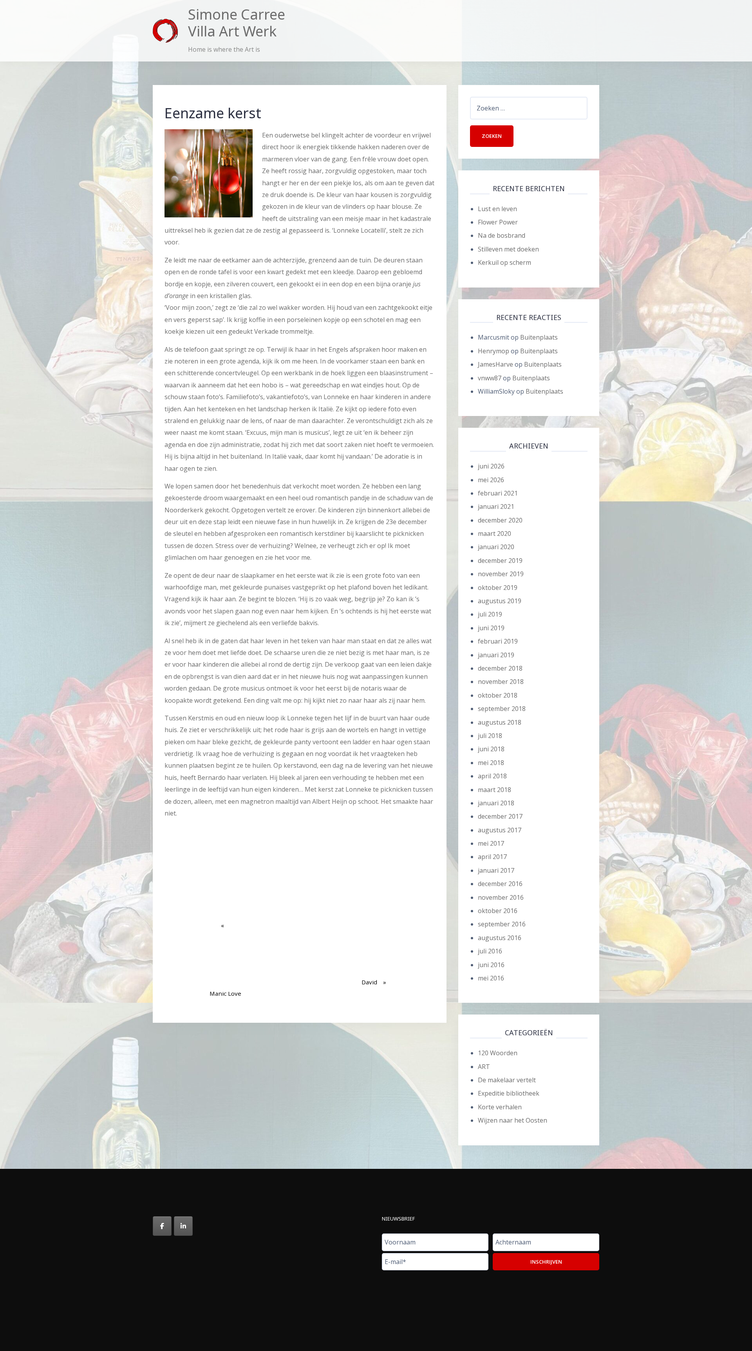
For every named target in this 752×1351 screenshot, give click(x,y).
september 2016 (502, 924)
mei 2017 (491, 843)
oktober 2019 (497, 587)
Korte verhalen (500, 1107)
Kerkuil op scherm (504, 262)
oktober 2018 (497, 695)
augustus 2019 (499, 601)
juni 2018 (491, 749)
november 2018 (501, 681)
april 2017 (492, 856)
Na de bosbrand (501, 235)
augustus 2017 (499, 830)
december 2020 (500, 520)
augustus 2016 (499, 937)
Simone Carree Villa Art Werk (236, 23)
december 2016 (500, 883)
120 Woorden (497, 1053)
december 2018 (500, 668)
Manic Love (225, 968)
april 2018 (492, 776)
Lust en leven (497, 208)
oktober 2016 (497, 910)
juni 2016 (491, 964)
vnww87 (489, 378)
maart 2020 (494, 533)
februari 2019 (498, 641)
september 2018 (502, 708)
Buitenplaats (539, 337)
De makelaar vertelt (507, 1080)
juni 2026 (491, 466)
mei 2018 (491, 762)
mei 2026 (491, 480)
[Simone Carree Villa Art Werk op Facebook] (162, 1226)
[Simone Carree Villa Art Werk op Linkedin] (183, 1226)
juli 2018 (490, 735)
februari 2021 (498, 493)
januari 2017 (496, 870)
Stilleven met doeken (508, 249)
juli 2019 (490, 614)
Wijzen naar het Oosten (512, 1120)
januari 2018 (496, 803)
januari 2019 (496, 655)
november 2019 (501, 574)
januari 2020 (496, 547)
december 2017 (500, 816)
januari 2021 (496, 506)
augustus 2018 (499, 722)
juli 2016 (490, 951)
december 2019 (500, 560)
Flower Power (498, 222)
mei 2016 (491, 978)
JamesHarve (495, 364)
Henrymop (493, 351)
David (371, 957)
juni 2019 (491, 628)
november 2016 (501, 897)
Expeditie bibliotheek (508, 1093)
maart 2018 (494, 789)
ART (484, 1066)
